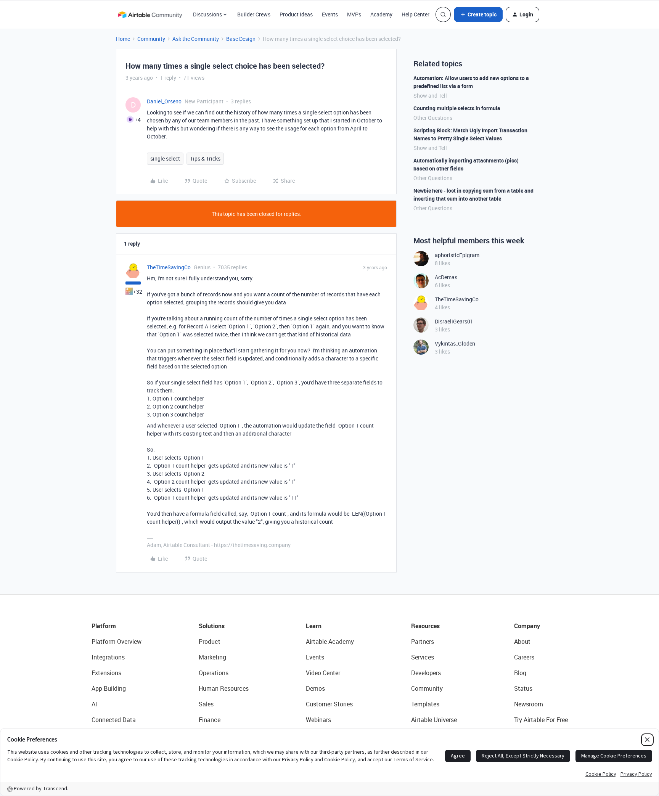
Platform (104, 626)
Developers (426, 673)
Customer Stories (329, 704)
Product (209, 641)
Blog (520, 673)
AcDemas (446, 277)
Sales (206, 704)
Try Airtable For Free (541, 720)
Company (527, 626)
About (522, 641)
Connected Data (114, 720)
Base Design (241, 38)
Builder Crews (253, 14)
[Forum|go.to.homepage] (150, 14)
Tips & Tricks (205, 158)
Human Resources (224, 688)
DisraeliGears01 (454, 321)
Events (330, 14)
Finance (209, 720)
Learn (313, 626)
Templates (425, 704)
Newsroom (528, 704)
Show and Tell (430, 95)
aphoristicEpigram (457, 255)
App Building (109, 688)
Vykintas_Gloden (455, 343)
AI (94, 704)
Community (151, 38)
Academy (381, 14)
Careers (524, 657)
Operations (213, 673)
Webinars (318, 720)
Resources (425, 626)
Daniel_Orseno (164, 101)
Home (123, 38)
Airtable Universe (434, 720)
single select (165, 158)
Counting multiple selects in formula (456, 108)
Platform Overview (116, 641)
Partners (422, 641)
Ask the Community (195, 38)
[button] (478, 14)
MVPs (354, 14)
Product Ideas (296, 14)
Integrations (108, 657)
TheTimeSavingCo (169, 267)
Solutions (212, 626)
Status (523, 688)
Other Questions (432, 117)
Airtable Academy (330, 641)
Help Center (415, 14)
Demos (315, 688)
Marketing (212, 657)
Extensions (106, 673)
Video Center (323, 673)
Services (422, 657)
